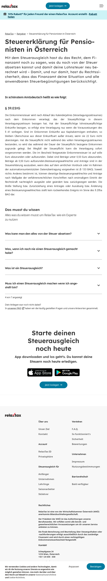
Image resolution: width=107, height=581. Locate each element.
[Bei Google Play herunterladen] (67, 372)
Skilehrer (43, 494)
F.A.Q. (75, 429)
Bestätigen (95, 566)
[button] (53, 236)
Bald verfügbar (80, 484)
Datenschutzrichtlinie (46, 574)
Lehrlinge (43, 484)
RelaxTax (9, 33)
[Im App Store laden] (39, 372)
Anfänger (43, 474)
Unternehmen (46, 479)
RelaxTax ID (44, 451)
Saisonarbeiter (46, 489)
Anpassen (74, 566)
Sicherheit (77, 439)
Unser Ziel (43, 429)
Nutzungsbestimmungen (86, 466)
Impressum (78, 461)
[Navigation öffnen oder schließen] (101, 6)
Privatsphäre (45, 456)
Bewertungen (79, 444)
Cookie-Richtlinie (17, 577)
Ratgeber (21, 33)
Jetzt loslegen (56, 5)
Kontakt (43, 434)
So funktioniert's (81, 434)
